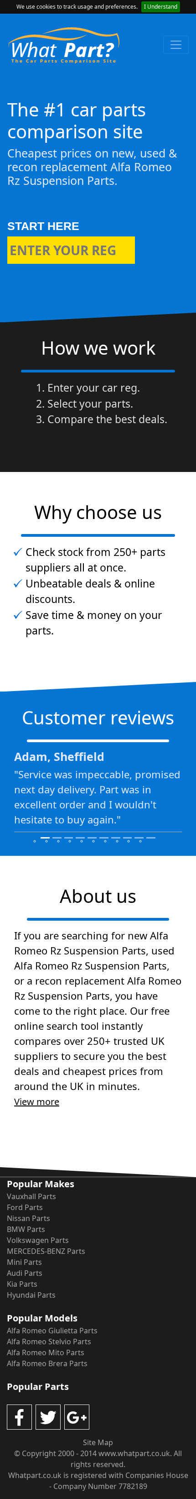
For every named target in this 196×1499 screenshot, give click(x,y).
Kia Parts (22, 1284)
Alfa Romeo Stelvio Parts (49, 1342)
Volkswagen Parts (38, 1240)
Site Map (98, 1442)
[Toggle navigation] (176, 45)
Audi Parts (24, 1273)
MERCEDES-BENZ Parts (46, 1251)
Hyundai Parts (31, 1295)
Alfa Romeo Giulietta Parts (52, 1331)
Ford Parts (25, 1207)
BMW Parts (26, 1229)
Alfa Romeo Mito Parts (45, 1352)
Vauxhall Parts (31, 1196)
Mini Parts (24, 1262)
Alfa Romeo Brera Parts (47, 1363)
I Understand (160, 6)
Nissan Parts (28, 1218)
